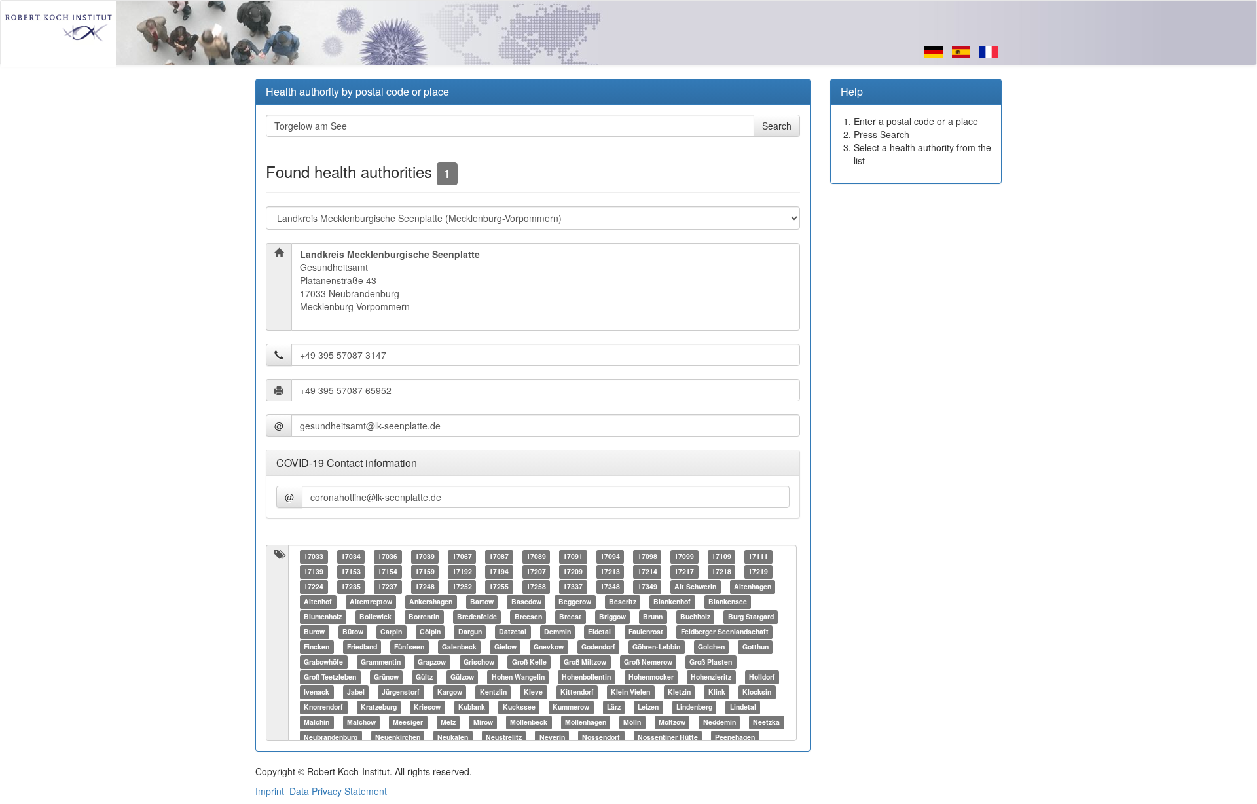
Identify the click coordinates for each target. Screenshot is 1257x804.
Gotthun (755, 647)
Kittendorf (577, 692)
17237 (387, 587)
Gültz (424, 677)
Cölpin (430, 632)
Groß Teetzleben (330, 677)
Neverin (552, 737)
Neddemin (719, 722)
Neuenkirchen (397, 737)
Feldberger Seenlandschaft (725, 632)
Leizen (648, 707)
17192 (462, 572)
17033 (313, 557)
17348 (610, 587)
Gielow (505, 647)
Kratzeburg (379, 707)
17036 (387, 557)
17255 (499, 587)
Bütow (352, 632)
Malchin (316, 722)
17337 (573, 587)
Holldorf (762, 677)
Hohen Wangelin (518, 677)
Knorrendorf (323, 707)
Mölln (632, 722)
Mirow (483, 722)
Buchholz (695, 617)
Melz (448, 722)
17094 (610, 557)
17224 (313, 587)
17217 (684, 572)
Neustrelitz (504, 737)
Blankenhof (672, 602)
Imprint (269, 790)
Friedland (362, 647)
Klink (716, 692)
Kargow (449, 692)
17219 (758, 572)
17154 (387, 572)
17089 (536, 557)
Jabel (356, 692)
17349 (647, 587)
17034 (351, 557)
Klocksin (756, 692)
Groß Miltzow (585, 662)
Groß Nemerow (648, 662)
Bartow (482, 602)
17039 (425, 557)
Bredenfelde (477, 617)
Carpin (391, 632)
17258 (536, 587)
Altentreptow (371, 602)
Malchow (361, 722)
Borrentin (424, 617)
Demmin (557, 632)
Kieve (533, 692)
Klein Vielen (630, 692)
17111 (758, 557)
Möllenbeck (528, 722)
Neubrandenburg (330, 737)
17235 (351, 587)
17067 (462, 557)
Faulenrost (645, 632)
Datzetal (512, 632)
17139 (313, 572)
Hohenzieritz (711, 677)
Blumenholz (323, 617)
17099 (684, 557)
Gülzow (462, 677)
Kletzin (679, 692)
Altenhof (318, 602)
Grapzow (432, 662)
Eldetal (599, 632)
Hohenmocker (651, 677)
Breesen (528, 617)
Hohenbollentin (586, 677)
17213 (610, 572)
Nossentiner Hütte (668, 737)
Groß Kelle (529, 662)
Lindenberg (694, 707)
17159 (425, 572)
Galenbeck (459, 647)
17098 (647, 557)
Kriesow (427, 707)
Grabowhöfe (323, 662)
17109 (721, 557)
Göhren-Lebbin (656, 647)
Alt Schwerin (695, 587)
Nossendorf (601, 737)
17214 (647, 572)
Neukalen (452, 737)
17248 (425, 587)
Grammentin (381, 662)
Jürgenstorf (401, 692)
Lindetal (743, 707)
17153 (351, 572)
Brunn (653, 617)
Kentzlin (493, 692)
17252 (462, 587)
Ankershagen (430, 602)
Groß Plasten (710, 662)
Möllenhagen (585, 722)
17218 (721, 572)
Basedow (526, 602)
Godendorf (598, 647)
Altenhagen (752, 587)
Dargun (470, 632)
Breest (570, 617)
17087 (499, 557)
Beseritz (622, 602)
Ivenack (316, 692)
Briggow (612, 617)
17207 (536, 572)
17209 (573, 572)
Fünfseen (409, 647)
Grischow (479, 662)
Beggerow (574, 602)
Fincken (316, 647)
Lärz (614, 707)
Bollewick (375, 617)
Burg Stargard (751, 617)
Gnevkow (549, 647)
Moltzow (672, 722)
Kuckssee (519, 707)
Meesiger (408, 722)
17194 (499, 572)
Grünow (386, 677)
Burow (314, 632)
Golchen (711, 647)
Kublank (471, 707)
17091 (573, 557)
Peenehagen (735, 737)
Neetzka (766, 722)
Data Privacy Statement (338, 790)
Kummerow (571, 707)
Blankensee (727, 602)
